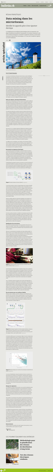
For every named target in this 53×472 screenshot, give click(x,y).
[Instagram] (2, 78)
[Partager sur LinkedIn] (2, 77)
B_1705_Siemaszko (11, 430)
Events (29, 5)
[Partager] (2, 76)
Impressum (49, 470)
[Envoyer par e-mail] (2, 79)
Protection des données (42, 470)
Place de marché (35, 5)
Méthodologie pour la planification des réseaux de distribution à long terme (27, 444)
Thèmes (24, 5)
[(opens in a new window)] (50, 6)
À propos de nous (42, 5)
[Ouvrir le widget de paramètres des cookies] (1, 471)
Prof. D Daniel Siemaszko (11, 73)
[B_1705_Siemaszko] (9, 40)
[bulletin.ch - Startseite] (8, 6)
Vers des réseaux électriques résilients (26, 457)
